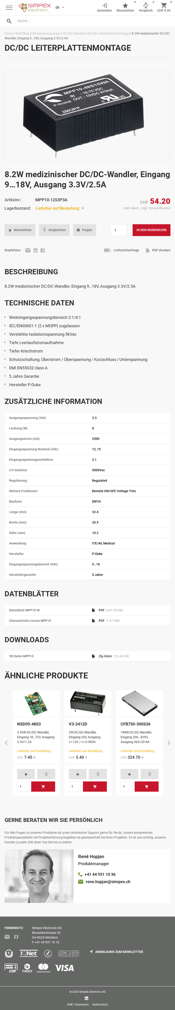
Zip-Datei (113, 656)
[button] (20, 230)
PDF (110, 610)
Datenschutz (100, 1004)
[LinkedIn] (35, 250)
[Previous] (6, 743)
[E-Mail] (28, 250)
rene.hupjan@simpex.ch (108, 881)
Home (9, 33)
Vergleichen (57, 230)
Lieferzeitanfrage (126, 250)
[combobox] (92, 20)
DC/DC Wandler (74, 33)
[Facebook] (43, 250)
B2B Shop (23, 33)
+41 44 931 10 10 (47, 942)
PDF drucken (161, 250)
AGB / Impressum (78, 1004)
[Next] (168, 743)
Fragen (87, 230)
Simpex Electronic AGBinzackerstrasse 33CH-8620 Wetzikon (47, 932)
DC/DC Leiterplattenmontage (108, 33)
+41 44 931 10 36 (100, 874)
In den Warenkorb (151, 230)
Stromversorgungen (46, 33)
